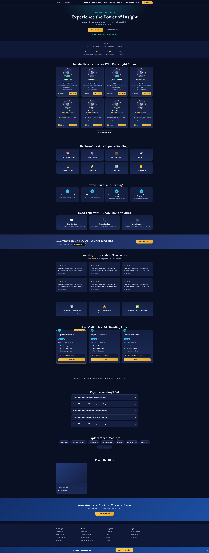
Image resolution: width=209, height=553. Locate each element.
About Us (109, 532)
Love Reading (96, 2)
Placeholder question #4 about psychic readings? (90, 417)
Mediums (112, 2)
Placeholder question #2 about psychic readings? (90, 404)
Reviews (108, 537)
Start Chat (73, 93)
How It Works (130, 2)
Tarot (105, 2)
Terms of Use (134, 535)
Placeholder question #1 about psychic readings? (90, 397)
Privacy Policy (135, 532)
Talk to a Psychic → (104, 514)
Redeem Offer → (144, 241)
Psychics (87, 2)
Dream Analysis (132, 442)
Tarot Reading (93, 442)
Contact (108, 540)
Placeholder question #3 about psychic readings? (90, 410)
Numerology (145, 442)
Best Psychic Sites (104, 447)
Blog (137, 2)
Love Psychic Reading (78, 442)
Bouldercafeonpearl (65, 3)
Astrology (120, 2)
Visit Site (72, 360)
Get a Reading (147, 2)
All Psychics (64, 442)
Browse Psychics (112, 30)
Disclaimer (133, 537)
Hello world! (63, 487)
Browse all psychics (104, 132)
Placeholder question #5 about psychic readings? (90, 424)
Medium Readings (107, 442)
